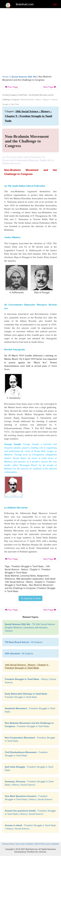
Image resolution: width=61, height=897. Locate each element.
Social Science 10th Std (24, 76)
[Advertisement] (30, 43)
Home (5, 76)
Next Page (48, 87)
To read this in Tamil (30, 598)
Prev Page (12, 87)
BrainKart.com (25, 4)
